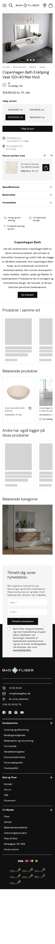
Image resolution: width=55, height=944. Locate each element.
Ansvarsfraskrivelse (14, 757)
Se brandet (27, 294)
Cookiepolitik (11, 768)
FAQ (6, 795)
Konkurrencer (11, 849)
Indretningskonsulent (15, 833)
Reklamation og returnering (18, 740)
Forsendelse (9, 202)
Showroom (9, 800)
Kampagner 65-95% (14, 844)
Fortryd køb (10, 746)
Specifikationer (11, 187)
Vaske (42, 67)
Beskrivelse (8, 194)
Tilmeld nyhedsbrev (23, 621)
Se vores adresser (19, 699)
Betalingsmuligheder (15, 735)
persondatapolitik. (22, 650)
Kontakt (8, 784)
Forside (6, 67)
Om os (7, 789)
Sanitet (32, 67)
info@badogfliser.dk (19, 693)
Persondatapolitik (13, 762)
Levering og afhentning (16, 729)
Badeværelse (19, 67)
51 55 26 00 (15, 688)
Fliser (7, 816)
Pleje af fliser (11, 838)
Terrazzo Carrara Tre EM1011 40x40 (30, 166)
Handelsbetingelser (14, 751)
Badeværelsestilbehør (16, 827)
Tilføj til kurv (27, 128)
